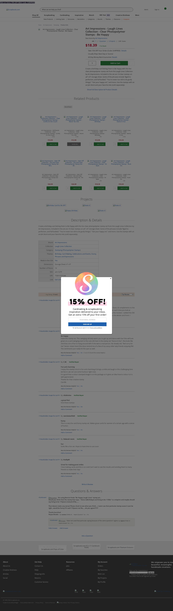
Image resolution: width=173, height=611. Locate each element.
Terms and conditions (96, 328)
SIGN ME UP (87, 324)
